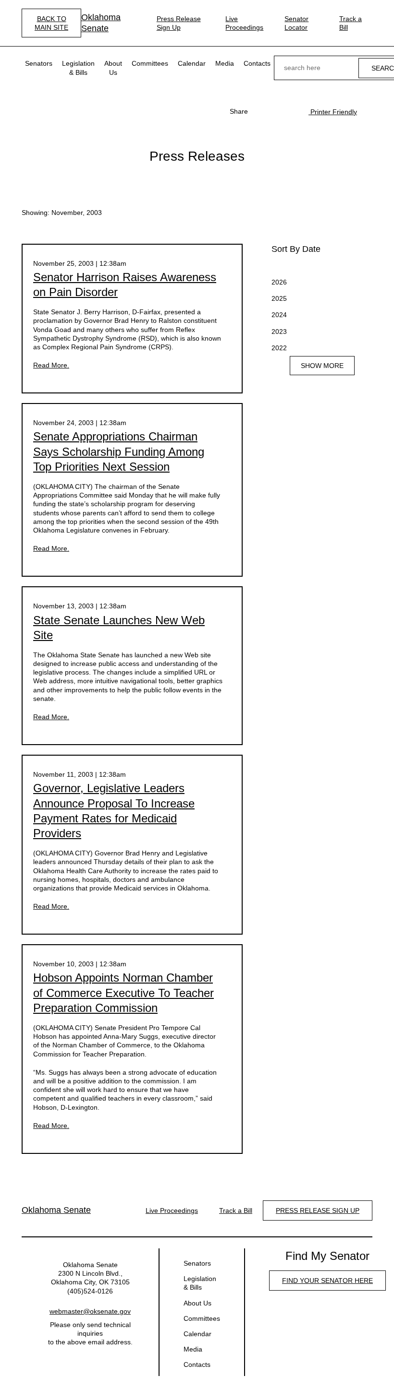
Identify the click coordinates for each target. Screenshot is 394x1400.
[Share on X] (275, 111)
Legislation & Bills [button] (78, 67)
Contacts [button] (257, 63)
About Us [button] (113, 67)
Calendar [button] (192, 63)
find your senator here (327, 1280)
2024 (279, 315)
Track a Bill (350, 23)
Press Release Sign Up (179, 23)
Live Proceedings (244, 23)
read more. (51, 365)
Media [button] (224, 63)
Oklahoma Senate (101, 22)
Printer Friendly (332, 112)
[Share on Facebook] (260, 111)
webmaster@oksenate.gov (90, 1311)
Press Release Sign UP (317, 1210)
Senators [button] (38, 63)
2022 (279, 348)
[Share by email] (291, 111)
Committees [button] (150, 63)
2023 (279, 331)
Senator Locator (296, 23)
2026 (279, 282)
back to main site (51, 23)
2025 (279, 298)
